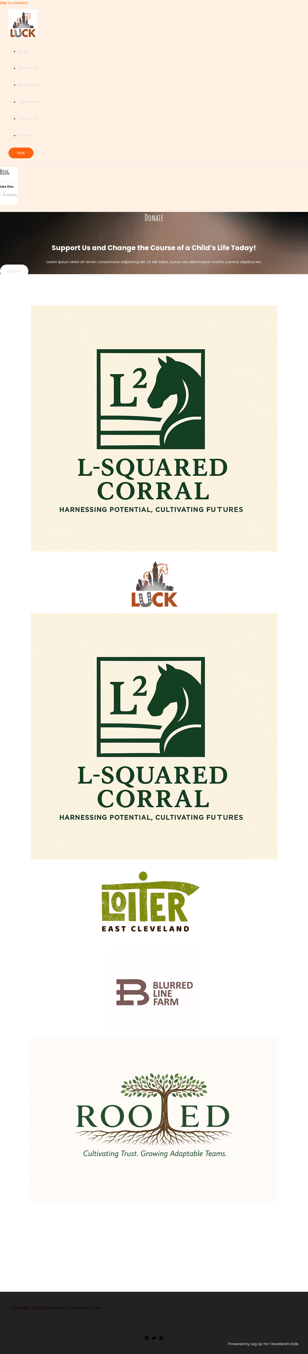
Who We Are (28, 68)
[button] (20, 153)
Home (23, 51)
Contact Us (27, 118)
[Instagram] (161, 1339)
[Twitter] (154, 1339)
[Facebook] (147, 1339)
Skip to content (14, 2)
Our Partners (28, 101)
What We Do (28, 85)
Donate (24, 135)
